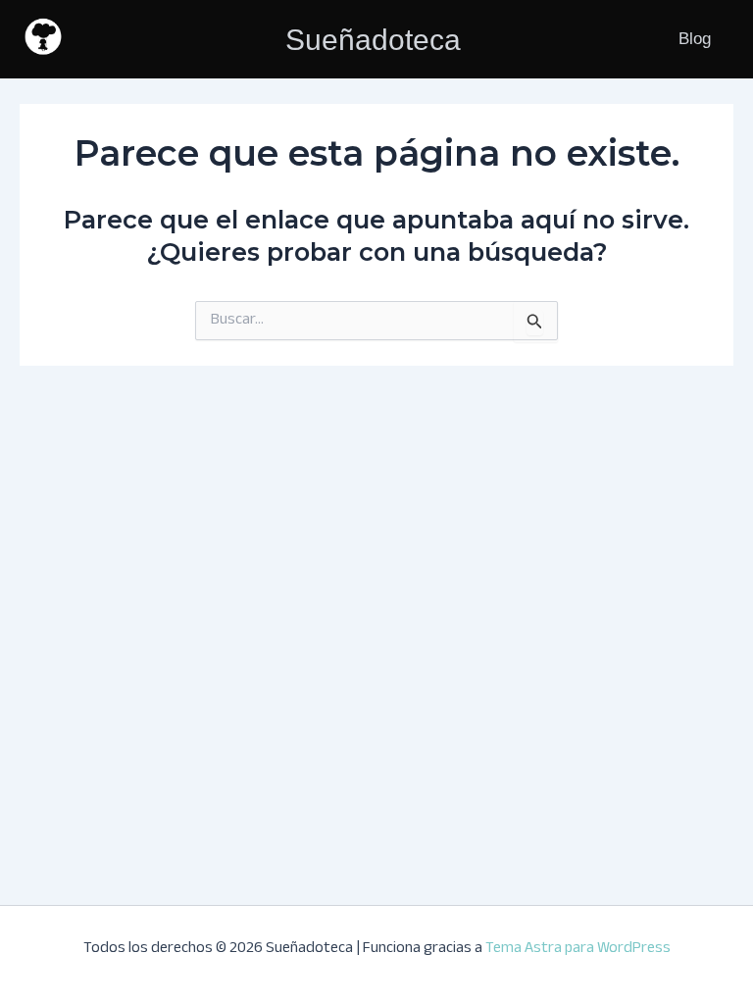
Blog (694, 38)
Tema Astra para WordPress (578, 949)
